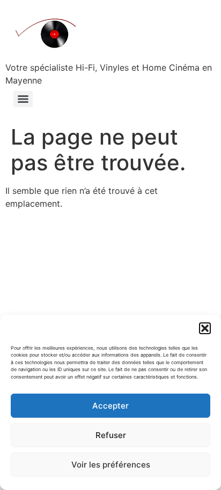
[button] (205, 328)
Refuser (110, 435)
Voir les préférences (110, 464)
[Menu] (23, 99)
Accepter (110, 406)
